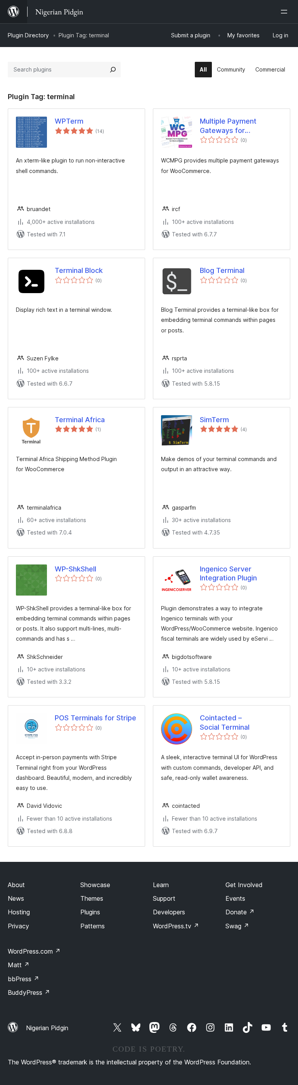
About (16, 885)
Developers (169, 912)
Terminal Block (79, 270)
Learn (161, 885)
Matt (18, 965)
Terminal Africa (80, 420)
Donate (240, 912)
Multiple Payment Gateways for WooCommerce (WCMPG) (228, 126)
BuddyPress (29, 992)
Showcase (95, 885)
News (16, 898)
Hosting (19, 912)
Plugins (90, 912)
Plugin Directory (28, 35)
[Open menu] (285, 11)
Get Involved (244, 885)
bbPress (23, 979)
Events (235, 898)
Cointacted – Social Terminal (224, 722)
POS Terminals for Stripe (95, 718)
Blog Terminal (222, 270)
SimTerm (214, 420)
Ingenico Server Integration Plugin (228, 573)
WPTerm (69, 121)
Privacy (18, 926)
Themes (91, 898)
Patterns (92, 926)
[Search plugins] (113, 69)
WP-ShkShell (75, 569)
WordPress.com (34, 951)
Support (164, 898)
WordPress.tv (176, 926)
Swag (237, 926)
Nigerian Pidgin (47, 1028)
